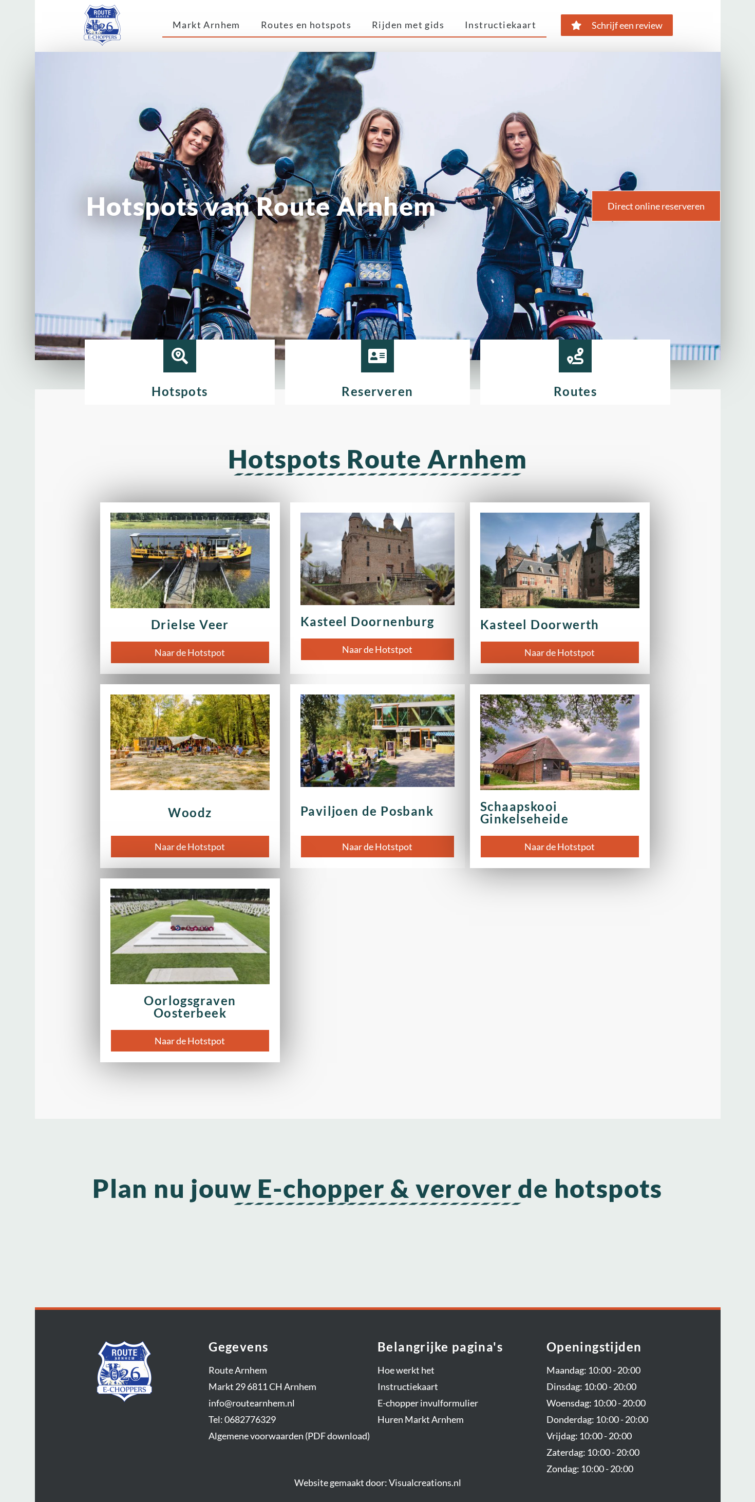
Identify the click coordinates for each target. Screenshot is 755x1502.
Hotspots (179, 391)
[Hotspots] (179, 356)
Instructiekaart (500, 24)
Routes (575, 391)
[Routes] (575, 356)
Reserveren (377, 391)
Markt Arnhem (206, 24)
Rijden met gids (408, 24)
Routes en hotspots (306, 24)
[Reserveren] (377, 356)
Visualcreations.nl (425, 1482)
